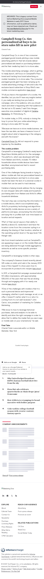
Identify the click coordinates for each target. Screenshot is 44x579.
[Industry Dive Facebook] (7, 496)
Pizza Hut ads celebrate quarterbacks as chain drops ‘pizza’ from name (23, 391)
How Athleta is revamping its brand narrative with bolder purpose (23, 401)
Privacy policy (6, 569)
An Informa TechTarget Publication (22, 2)
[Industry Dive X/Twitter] (12, 496)
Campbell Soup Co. (9, 141)
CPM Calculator (7, 536)
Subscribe (34, 6)
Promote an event (24, 515)
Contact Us (6, 515)
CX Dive (21, 526)
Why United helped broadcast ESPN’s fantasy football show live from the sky (22, 380)
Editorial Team (7, 511)
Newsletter (5, 518)
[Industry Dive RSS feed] (16, 496)
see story (31, 90)
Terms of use (17, 569)
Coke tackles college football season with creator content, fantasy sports (20, 411)
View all (5, 475)
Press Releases (7, 527)
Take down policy (29, 569)
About (4, 508)
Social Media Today (25, 533)
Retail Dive (21, 530)
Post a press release (16, 475)
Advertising (22, 508)
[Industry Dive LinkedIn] (3, 496)
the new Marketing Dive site (17, 29)
